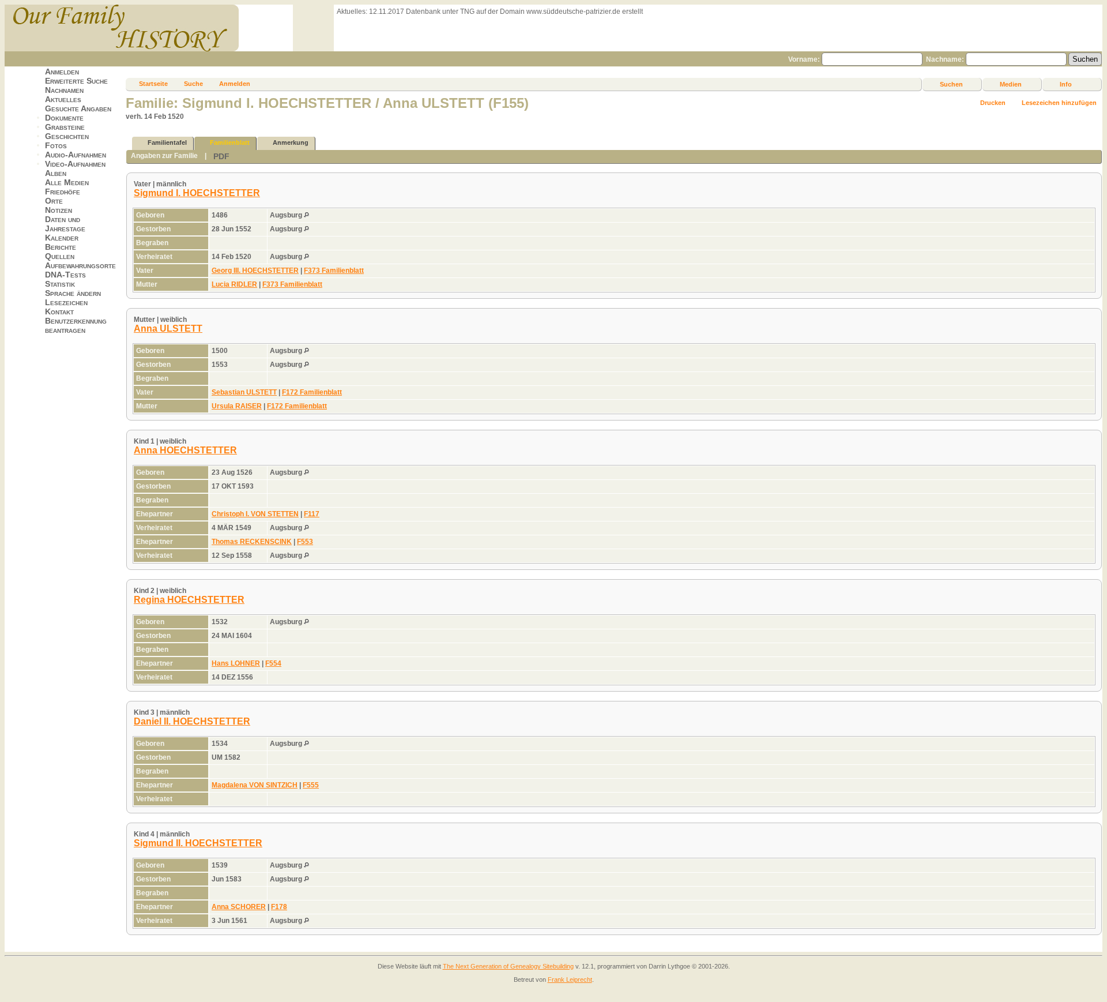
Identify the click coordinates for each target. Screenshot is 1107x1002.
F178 (279, 907)
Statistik (60, 283)
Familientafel (167, 142)
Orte (54, 200)
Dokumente (64, 117)
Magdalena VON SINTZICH (255, 785)
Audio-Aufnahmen (75, 154)
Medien (1011, 84)
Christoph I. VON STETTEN (255, 514)
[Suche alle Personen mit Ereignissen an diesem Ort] (306, 215)
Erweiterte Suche (76, 80)
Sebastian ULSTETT (244, 392)
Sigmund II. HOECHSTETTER (198, 843)
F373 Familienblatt (334, 271)
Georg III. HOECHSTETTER (255, 271)
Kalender (61, 237)
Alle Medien (67, 182)
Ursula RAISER (237, 406)
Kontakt (59, 311)
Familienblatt (230, 142)
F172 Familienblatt (312, 392)
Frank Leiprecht (570, 979)
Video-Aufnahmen (75, 163)
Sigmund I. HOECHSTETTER (197, 193)
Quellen (59, 256)
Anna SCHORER (239, 907)
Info (1066, 84)
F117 (311, 514)
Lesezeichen (66, 302)
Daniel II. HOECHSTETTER (192, 721)
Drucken (993, 102)
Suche (193, 83)
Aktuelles (63, 99)
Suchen (951, 84)
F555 (311, 785)
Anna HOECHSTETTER (185, 450)
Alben (55, 173)
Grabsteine (65, 127)
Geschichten (67, 136)
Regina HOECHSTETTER (189, 600)
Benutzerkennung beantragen (76, 325)
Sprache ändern (73, 293)
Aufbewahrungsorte (80, 265)
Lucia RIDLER (234, 284)
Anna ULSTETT (168, 328)
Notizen (58, 210)
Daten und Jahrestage (65, 224)
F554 (273, 663)
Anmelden (62, 71)
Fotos (56, 145)
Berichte (60, 247)
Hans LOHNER (236, 663)
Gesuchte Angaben (78, 108)
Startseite (153, 83)
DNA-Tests (65, 274)
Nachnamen (64, 90)
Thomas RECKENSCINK (252, 542)
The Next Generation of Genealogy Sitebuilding (508, 966)
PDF (221, 156)
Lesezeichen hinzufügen (1059, 102)
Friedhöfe (62, 191)
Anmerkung (290, 142)
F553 (305, 542)
